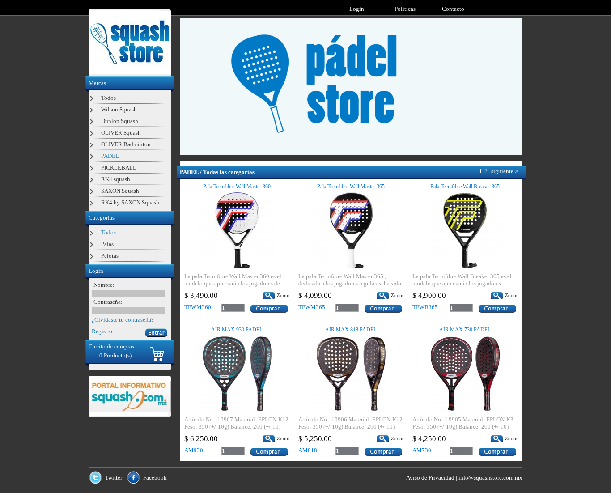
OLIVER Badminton (126, 144)
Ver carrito (157, 353)
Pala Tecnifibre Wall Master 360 (237, 186)
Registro (102, 331)
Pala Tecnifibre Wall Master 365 (351, 186)
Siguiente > (504, 171)
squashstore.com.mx (130, 42)
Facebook (155, 477)
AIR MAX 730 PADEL (465, 330)
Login (356, 8)
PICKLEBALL (118, 167)
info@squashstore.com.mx (490, 477)
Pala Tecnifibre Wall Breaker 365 (465, 186)
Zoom (283, 295)
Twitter (113, 477)
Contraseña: (108, 301)
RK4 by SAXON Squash (130, 202)
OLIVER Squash (121, 132)
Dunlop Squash (119, 121)
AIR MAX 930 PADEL (237, 330)
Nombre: (104, 284)
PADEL (110, 156)
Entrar (156, 332)
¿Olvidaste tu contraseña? (123, 319)
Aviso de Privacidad (430, 477)
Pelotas (110, 255)
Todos (108, 97)
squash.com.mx (130, 396)
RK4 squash (115, 179)
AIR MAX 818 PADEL (351, 330)
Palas (107, 244)
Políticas (405, 8)
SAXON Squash (120, 190)
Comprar (269, 308)
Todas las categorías (229, 172)
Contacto (453, 8)
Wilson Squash (119, 109)
